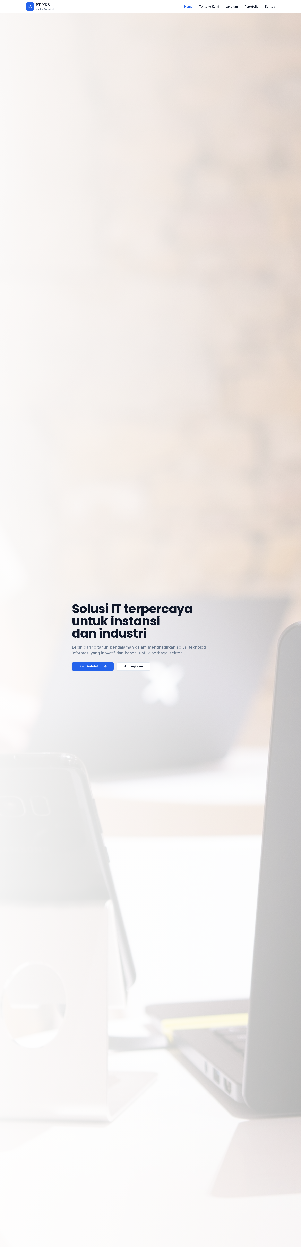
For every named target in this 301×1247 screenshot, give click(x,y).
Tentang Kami (209, 6)
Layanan (231, 6)
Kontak (270, 6)
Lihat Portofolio (89, 666)
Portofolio (251, 6)
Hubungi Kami (134, 666)
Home (188, 6)
